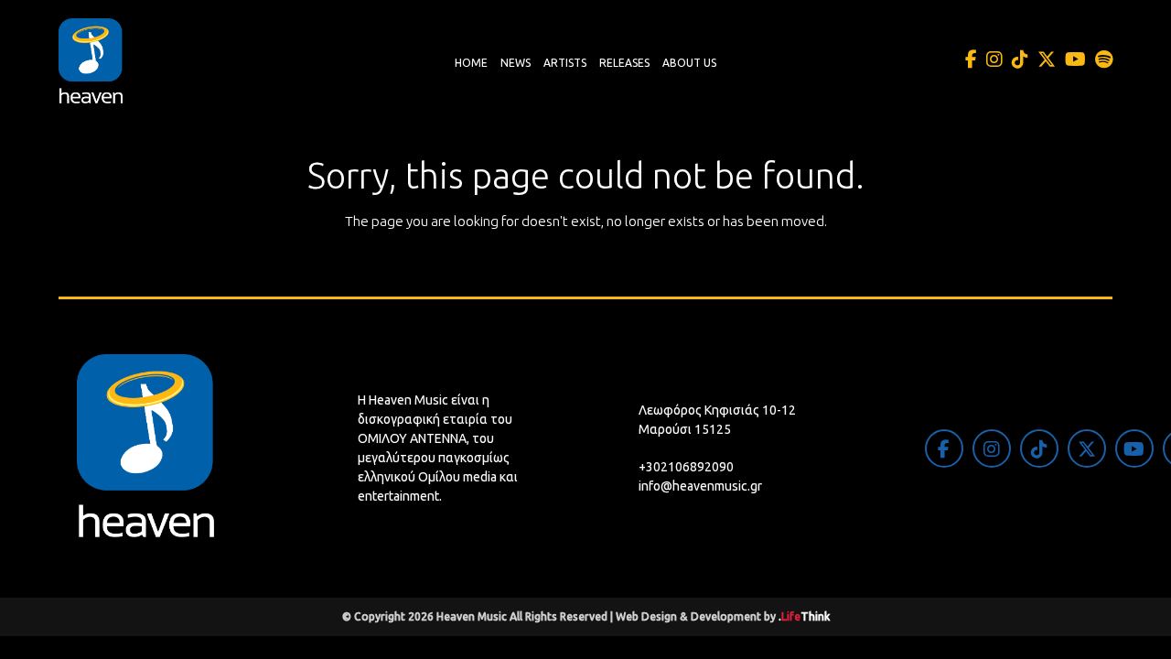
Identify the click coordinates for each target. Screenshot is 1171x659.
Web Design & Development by (723, 616)
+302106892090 (686, 466)
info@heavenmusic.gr (700, 486)
